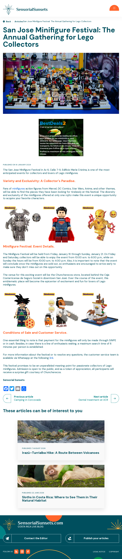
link (51, 358)
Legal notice (99, 551)
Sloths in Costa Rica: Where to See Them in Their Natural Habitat (59, 499)
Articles (19, 21)
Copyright (114, 551)
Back (8, 21)
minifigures (18, 188)
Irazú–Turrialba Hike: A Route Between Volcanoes (60, 453)
